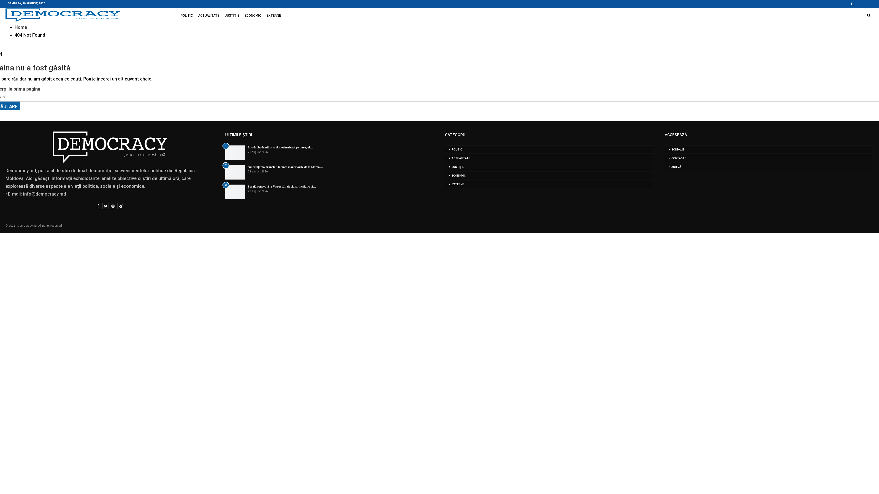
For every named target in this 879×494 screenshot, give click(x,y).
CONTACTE (678, 158)
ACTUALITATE (208, 15)
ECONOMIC (253, 15)
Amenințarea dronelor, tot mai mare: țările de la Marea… (285, 167)
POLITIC (187, 15)
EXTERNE (274, 15)
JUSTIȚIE (232, 15)
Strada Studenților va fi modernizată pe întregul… (280, 147)
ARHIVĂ (676, 167)
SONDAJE (677, 149)
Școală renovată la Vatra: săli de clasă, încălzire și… (282, 186)
